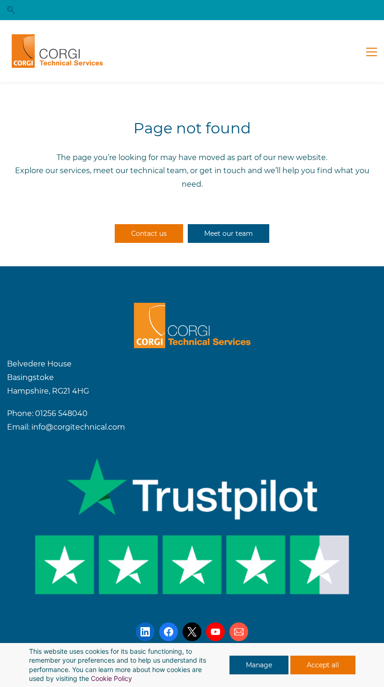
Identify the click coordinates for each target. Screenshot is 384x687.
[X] (192, 631)
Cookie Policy (111, 678)
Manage (259, 665)
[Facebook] (168, 631)
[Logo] (57, 51)
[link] (192, 309)
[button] (11, 10)
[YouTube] (215, 631)
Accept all (323, 665)
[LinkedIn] (145, 631)
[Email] (238, 631)
